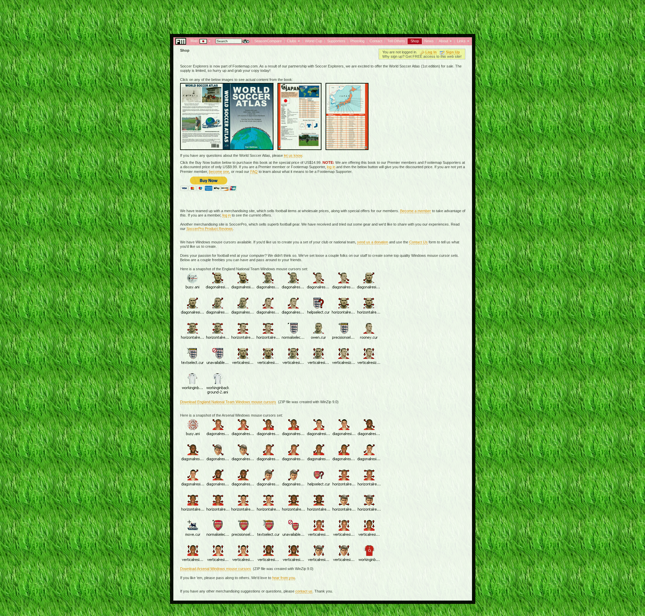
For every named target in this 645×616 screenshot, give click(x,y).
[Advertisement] (322, 15)
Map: (194, 41)
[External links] (467, 41)
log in (331, 167)
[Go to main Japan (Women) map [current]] (199, 41)
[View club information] (298, 41)
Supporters (336, 41)
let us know (293, 155)
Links (461, 41)
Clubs (291, 41)
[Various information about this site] (450, 41)
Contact (376, 41)
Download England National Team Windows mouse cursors (228, 402)
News (429, 41)
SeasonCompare (268, 41)
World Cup (313, 41)
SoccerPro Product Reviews (209, 229)
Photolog (357, 41)
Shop (415, 41)
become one (219, 172)
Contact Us (418, 242)
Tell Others (396, 41)
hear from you (283, 578)
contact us (303, 591)
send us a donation (372, 242)
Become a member (415, 211)
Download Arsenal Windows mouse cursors (215, 569)
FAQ (254, 172)
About (443, 41)
